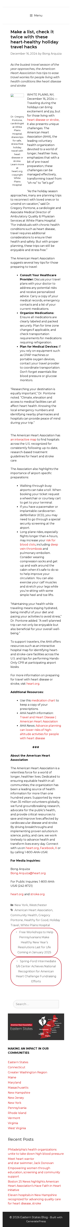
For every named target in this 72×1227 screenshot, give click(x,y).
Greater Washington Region (27, 1072)
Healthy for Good (36, 920)
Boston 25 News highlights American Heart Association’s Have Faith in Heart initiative (34, 1186)
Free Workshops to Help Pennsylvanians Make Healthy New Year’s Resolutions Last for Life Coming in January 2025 (35, 942)
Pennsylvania (17, 1108)
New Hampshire (19, 1092)
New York (21, 905)
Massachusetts (18, 1087)
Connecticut (16, 1067)
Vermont (14, 1118)
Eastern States (18, 1062)
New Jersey (16, 1097)
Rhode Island (17, 1113)
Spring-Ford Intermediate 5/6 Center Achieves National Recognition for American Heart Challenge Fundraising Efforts (36, 971)
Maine (12, 1077)
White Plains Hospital (35, 925)
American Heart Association (33, 910)
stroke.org (37, 894)
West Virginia (17, 1128)
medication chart (43, 700)
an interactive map (23, 439)
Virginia (13, 1123)
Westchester (38, 905)
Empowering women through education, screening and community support (34, 1172)
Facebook (47, 848)
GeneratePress (36, 1221)
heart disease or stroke (43, 119)
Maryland (14, 1082)
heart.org (32, 683)
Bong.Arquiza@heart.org (28, 873)
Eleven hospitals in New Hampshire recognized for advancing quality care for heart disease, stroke (34, 1199)
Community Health (23, 915)
